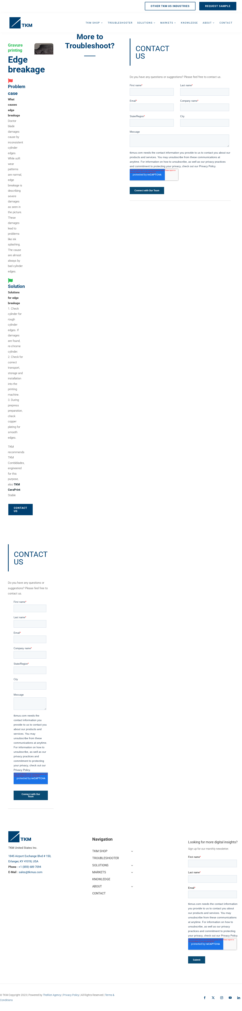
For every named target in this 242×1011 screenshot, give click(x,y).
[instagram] (221, 997)
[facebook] (204, 997)
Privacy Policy (71, 994)
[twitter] (213, 997)
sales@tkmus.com (30, 872)
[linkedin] (238, 997)
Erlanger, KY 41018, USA (23, 861)
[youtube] (230, 997)
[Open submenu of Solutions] (131, 865)
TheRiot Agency (52, 994)
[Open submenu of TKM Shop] (131, 850)
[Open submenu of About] (131, 886)
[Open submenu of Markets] (131, 872)
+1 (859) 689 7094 (30, 867)
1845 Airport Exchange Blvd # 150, (29, 856)
